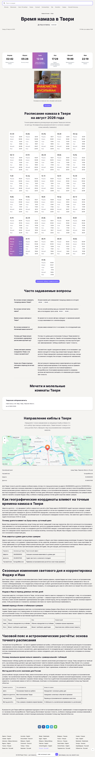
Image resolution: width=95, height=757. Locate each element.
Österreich (23, 743)
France (59, 738)
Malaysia (23, 741)
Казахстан (5, 748)
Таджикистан (61, 748)
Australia (23, 736)
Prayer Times (23, 755)
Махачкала (13, 7)
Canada (78, 736)
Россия (41, 748)
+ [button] (4, 438)
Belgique (59, 736)
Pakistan (41, 743)
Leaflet (83, 464)
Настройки (47, 105)
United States (61, 745)
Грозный (37, 7)
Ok (56, 754)
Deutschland (24, 738)
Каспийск (57, 7)
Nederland (78, 741)
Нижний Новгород (73, 7)
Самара (64, 7)
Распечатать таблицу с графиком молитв (47, 281)
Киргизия (23, 748)
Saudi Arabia (60, 743)
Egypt (40, 738)
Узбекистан (79, 748)
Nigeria (4, 743)
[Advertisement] (47, 41)
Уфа (52, 7)
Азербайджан (79, 745)
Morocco (59, 741)
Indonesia (4, 741)
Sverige (78, 743)
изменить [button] (53, 127)
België (40, 736)
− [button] (4, 441)
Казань (31, 7)
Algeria (4, 736)
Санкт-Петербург (23, 7)
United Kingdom (43, 745)
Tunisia (4, 745)
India (77, 738)
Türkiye (22, 745)
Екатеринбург (45, 7)
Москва (6, 7)
